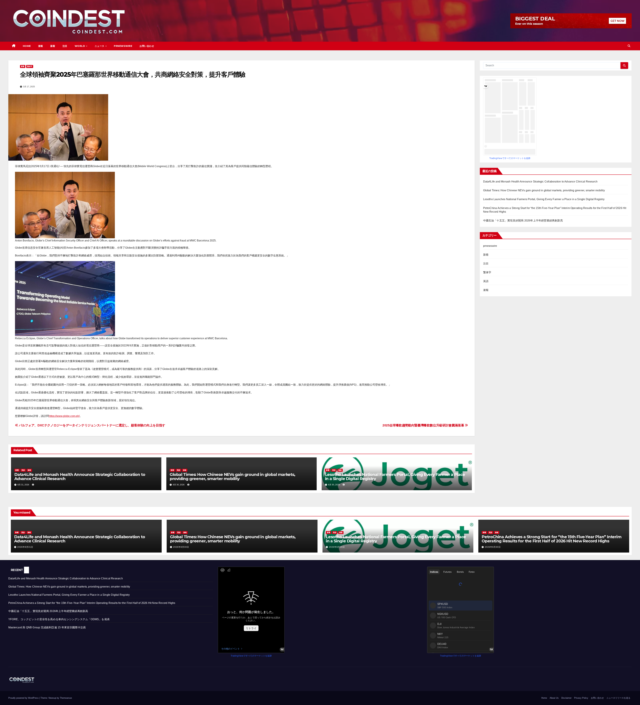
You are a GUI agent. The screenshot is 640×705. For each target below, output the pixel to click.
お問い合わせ (147, 45)
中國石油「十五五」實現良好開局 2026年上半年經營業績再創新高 (523, 220)
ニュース (100, 45)
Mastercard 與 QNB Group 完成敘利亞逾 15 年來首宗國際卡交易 (47, 627)
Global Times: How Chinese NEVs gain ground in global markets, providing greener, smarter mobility (232, 476)
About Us (554, 698)
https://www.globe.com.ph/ (64, 416)
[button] (629, 45)
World (80, 45)
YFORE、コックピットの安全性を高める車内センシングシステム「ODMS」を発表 (59, 619)
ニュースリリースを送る (618, 698)
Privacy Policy (581, 698)
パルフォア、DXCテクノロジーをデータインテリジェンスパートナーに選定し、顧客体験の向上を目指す (91, 425)
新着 (52, 45)
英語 (23, 470)
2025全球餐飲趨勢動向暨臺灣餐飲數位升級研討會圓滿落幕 (423, 425)
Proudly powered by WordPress (23, 698)
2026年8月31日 (25, 547)
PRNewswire (123, 45)
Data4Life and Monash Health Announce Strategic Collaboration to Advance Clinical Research (79, 476)
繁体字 (29, 66)
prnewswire (490, 245)
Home (27, 45)
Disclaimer (566, 698)
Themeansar (66, 698)
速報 (40, 45)
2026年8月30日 (181, 547)
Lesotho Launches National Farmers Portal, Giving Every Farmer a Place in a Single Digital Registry (395, 476)
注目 (64, 45)
